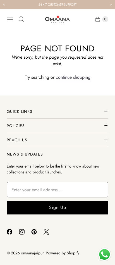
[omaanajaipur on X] (50, 232)
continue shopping (73, 77)
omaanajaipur (32, 253)
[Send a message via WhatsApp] (104, 254)
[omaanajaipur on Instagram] (25, 232)
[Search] (21, 19)
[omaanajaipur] (57, 19)
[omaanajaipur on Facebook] (13, 232)
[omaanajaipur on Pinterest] (37, 232)
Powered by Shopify (62, 253)
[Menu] (10, 19)
